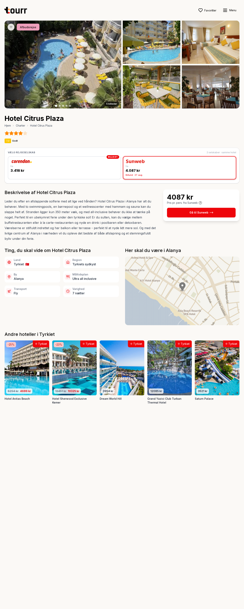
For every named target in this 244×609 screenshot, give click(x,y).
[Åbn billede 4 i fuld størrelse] (151, 87)
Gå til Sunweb (198, 212)
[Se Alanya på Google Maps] (182, 291)
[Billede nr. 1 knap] (56, 106)
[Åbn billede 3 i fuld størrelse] (210, 42)
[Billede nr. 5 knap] (70, 106)
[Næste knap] (112, 64)
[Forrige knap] (13, 64)
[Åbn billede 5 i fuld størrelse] (210, 87)
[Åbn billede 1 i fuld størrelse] (63, 64)
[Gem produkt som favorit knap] (11, 27)
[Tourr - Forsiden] (17, 10)
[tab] (64, 167)
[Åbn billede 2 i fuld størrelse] (151, 42)
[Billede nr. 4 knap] (66, 106)
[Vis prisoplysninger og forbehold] (200, 202)
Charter (20, 125)
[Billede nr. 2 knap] (60, 106)
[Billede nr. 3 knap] (63, 106)
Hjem (8, 125)
